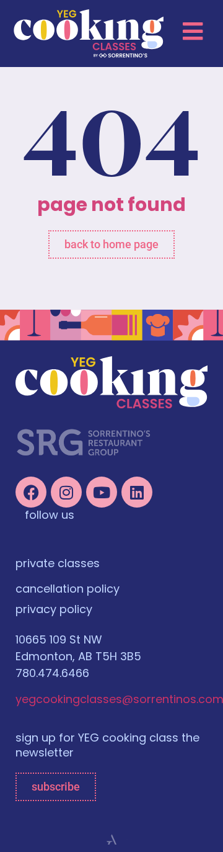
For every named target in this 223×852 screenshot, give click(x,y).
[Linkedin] (136, 492)
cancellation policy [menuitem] (67, 590)
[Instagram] (66, 492)
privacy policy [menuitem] (53, 610)
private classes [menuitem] (57, 564)
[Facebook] (30, 492)
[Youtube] (101, 492)
